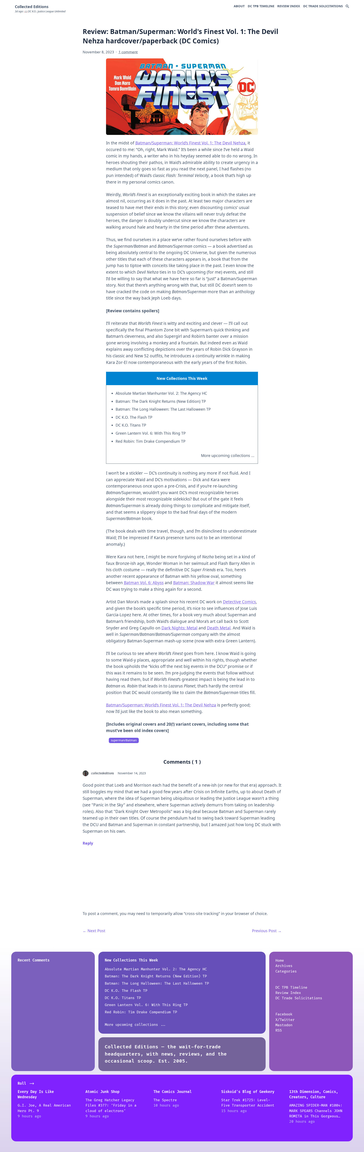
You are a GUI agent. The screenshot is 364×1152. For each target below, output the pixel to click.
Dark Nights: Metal (179, 628)
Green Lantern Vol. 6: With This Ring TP (151, 433)
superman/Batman (124, 740)
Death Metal (219, 628)
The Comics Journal (172, 1092)
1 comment (128, 51)
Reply (88, 843)
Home (279, 960)
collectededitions (102, 773)
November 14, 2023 (132, 773)
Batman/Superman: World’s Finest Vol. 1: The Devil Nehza (190, 143)
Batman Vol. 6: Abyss (144, 582)
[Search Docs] (347, 6)
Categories (286, 971)
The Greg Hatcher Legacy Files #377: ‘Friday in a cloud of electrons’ (110, 1105)
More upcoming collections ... (227, 455)
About (239, 6)
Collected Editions (31, 6)
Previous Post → (267, 930)
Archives (283, 966)
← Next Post (94, 930)
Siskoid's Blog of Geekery (247, 1092)
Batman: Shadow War (194, 582)
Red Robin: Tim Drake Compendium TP (151, 441)
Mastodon (283, 1025)
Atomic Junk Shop (102, 1092)
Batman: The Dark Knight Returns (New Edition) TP (161, 401)
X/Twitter (285, 1020)
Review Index (288, 6)
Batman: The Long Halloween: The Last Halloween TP (163, 409)
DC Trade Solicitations (323, 6)
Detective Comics (239, 602)
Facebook (283, 1014)
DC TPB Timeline (261, 6)
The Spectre (165, 1100)
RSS (278, 1030)
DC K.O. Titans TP (131, 425)
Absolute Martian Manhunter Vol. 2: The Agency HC (161, 393)
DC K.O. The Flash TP (134, 417)
